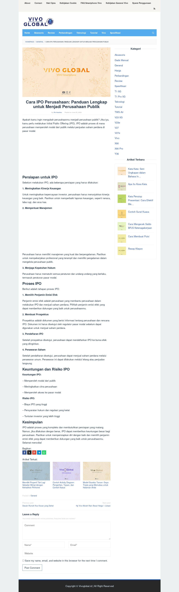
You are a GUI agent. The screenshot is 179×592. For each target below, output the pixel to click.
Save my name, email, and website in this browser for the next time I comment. (66, 560)
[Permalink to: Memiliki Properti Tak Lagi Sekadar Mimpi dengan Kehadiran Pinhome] (36, 471)
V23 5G (119, 117)
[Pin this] (34, 452)
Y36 (117, 153)
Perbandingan (122, 75)
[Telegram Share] (39, 452)
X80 (117, 143)
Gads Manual (122, 60)
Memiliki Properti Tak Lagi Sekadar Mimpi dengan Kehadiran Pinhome (33, 485)
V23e (117, 122)
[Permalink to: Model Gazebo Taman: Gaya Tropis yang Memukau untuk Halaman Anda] (96, 471)
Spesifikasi (120, 86)
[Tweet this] (29, 452)
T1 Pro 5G (120, 96)
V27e (117, 133)
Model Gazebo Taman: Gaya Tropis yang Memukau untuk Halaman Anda (96, 485)
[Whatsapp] (44, 452)
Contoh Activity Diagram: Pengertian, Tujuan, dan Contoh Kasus (64, 485)
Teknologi (119, 101)
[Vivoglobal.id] (38, 21)
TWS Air (119, 112)
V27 (117, 127)
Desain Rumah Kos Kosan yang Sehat (38, 504)
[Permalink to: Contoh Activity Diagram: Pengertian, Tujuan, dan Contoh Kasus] (66, 471)
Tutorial (118, 107)
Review (118, 81)
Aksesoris (120, 55)
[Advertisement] (66, 154)
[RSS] (154, 9)
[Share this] (24, 452)
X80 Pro (119, 148)
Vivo (117, 138)
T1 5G (118, 91)
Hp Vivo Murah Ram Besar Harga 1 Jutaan (93, 504)
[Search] (153, 32)
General (34, 495)
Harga (118, 70)
